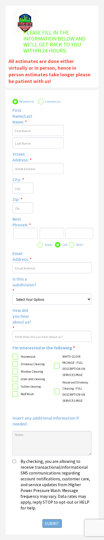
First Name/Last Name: (22, 116)
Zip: (17, 199)
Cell (64, 245)
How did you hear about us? (21, 318)
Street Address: (22, 157)
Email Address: (22, 256)
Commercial (52, 101)
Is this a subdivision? (23, 284)
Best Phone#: (21, 222)
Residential (26, 101)
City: (18, 179)
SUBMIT (52, 523)
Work (79, 245)
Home (48, 245)
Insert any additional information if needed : (45, 421)
